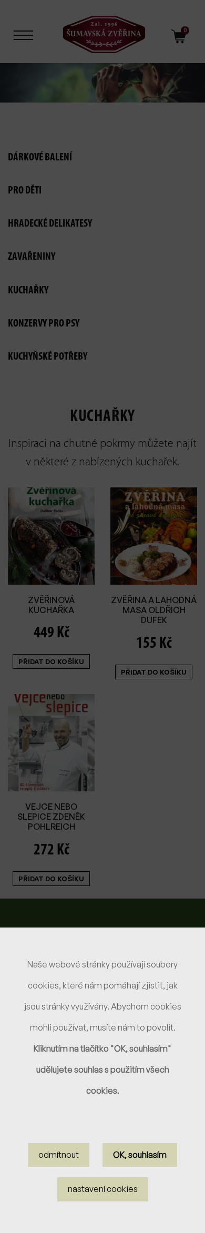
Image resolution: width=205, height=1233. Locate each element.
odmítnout (58, 1154)
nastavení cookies (103, 1189)
